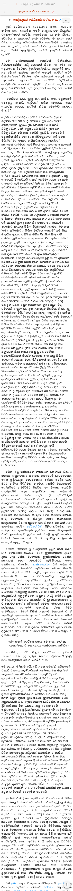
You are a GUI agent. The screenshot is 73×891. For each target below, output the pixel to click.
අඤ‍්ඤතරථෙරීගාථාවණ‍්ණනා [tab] (34, 11)
